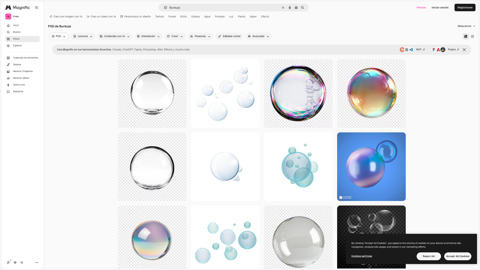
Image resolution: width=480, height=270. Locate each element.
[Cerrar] (464, 49)
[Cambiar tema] (22, 263)
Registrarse (465, 7)
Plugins (452, 49)
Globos (195, 16)
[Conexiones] (8, 263)
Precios (421, 7)
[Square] (473, 36)
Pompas (220, 16)
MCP (419, 49)
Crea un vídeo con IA (103, 16)
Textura (159, 16)
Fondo (172, 16)
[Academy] (15, 263)
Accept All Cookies (457, 256)
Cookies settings (361, 256)
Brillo (183, 16)
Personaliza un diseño (137, 16)
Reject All (429, 256)
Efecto (265, 16)
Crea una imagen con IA (67, 16)
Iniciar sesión (440, 7)
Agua (207, 16)
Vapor (253, 16)
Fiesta (241, 16)
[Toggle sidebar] (37, 7)
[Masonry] (466, 36)
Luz (231, 16)
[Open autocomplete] (164, 7)
